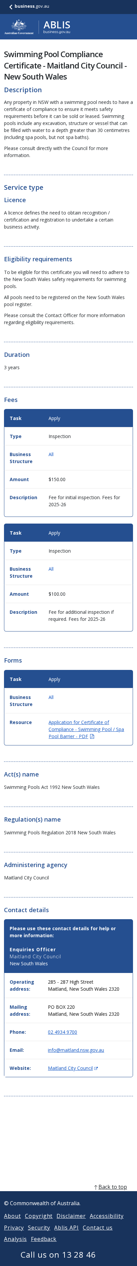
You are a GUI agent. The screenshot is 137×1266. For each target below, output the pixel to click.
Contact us (98, 1227)
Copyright (39, 1216)
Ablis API (66, 1227)
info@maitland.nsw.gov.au (76, 1050)
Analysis (15, 1239)
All (51, 454)
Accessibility (106, 1216)
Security (39, 1227)
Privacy (14, 1227)
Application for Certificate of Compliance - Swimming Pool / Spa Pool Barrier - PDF (86, 729)
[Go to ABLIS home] (37, 26)
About (12, 1216)
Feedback (44, 1239)
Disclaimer (71, 1216)
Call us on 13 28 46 (58, 1254)
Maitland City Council (73, 1068)
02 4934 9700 (62, 1032)
